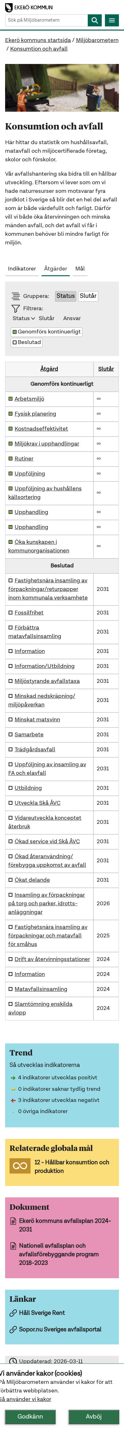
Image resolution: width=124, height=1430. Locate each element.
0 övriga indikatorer (43, 1111)
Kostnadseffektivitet (41, 429)
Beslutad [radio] (29, 342)
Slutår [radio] (88, 296)
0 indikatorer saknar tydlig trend (59, 1089)
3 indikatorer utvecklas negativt (59, 1100)
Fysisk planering (35, 414)
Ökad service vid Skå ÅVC (47, 842)
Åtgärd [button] (49, 369)
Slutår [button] (106, 369)
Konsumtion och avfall (39, 49)
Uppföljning (30, 474)
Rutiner (24, 459)
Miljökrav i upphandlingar (47, 444)
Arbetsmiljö (29, 399)
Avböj (94, 1417)
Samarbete (29, 735)
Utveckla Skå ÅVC (37, 803)
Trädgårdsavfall (35, 750)
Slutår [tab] (46, 318)
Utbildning (28, 788)
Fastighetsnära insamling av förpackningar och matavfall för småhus (47, 935)
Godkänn (30, 1417)
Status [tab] (21, 318)
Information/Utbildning (45, 666)
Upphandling (31, 512)
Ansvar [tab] (72, 318)
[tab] (23, 267)
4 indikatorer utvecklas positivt (57, 1078)
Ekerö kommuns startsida (38, 40)
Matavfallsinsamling (41, 989)
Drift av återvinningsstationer (52, 959)
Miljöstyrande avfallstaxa (47, 681)
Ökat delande (32, 880)
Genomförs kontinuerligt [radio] (49, 332)
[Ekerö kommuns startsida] (30, 7)
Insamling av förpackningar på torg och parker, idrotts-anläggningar (46, 903)
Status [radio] (66, 296)
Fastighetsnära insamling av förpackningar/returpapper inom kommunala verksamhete (48, 589)
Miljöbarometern (97, 40)
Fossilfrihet (29, 613)
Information (30, 651)
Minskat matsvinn (37, 720)
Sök (95, 20)
